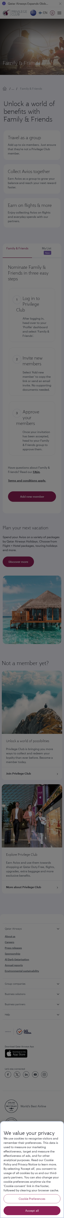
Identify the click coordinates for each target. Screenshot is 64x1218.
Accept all (32, 1210)
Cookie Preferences (32, 1198)
